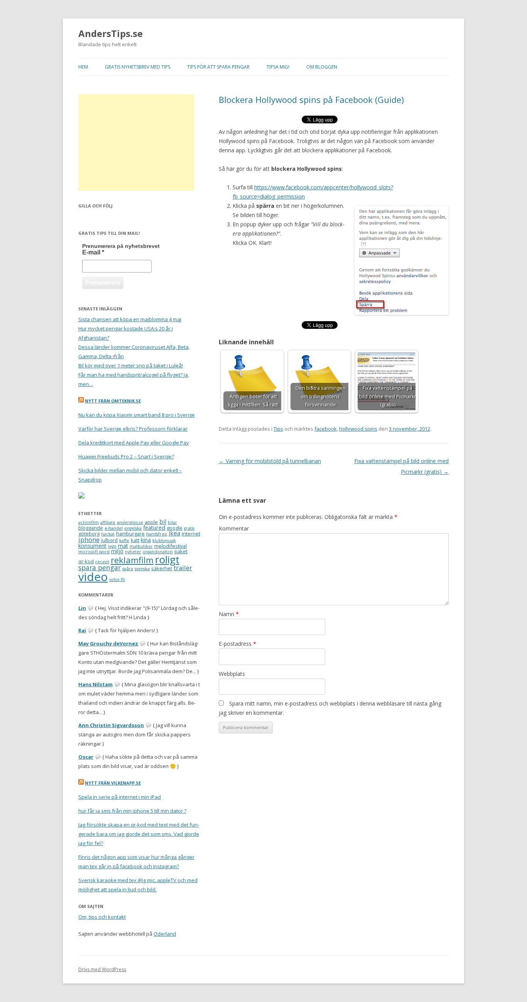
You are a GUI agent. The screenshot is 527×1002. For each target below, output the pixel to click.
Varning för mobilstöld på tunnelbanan (270, 461)
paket (180, 551)
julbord (109, 540)
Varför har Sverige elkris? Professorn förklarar (132, 428)
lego (112, 546)
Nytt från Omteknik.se (113, 401)
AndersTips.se (110, 34)
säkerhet (161, 568)
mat (123, 545)
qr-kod (86, 561)
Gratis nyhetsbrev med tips (137, 67)
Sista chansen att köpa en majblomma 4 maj (129, 319)
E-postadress (237, 643)
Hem (83, 67)
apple (151, 522)
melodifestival (170, 545)
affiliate (107, 522)
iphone (89, 539)
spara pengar (99, 567)
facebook (325, 428)
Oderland (165, 933)
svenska (142, 568)
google (174, 527)
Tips (278, 428)
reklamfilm (132, 560)
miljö (117, 551)
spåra (127, 568)
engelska (133, 528)
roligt (167, 559)
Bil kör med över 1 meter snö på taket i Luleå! (130, 365)
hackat (108, 534)
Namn (229, 614)
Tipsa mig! (278, 67)
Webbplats (232, 673)
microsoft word (94, 551)
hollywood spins (358, 428)
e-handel (114, 528)
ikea (174, 533)
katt (135, 540)
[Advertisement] (136, 142)
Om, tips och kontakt (102, 916)
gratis (189, 528)
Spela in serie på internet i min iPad (119, 796)
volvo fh (117, 579)
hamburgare (130, 533)
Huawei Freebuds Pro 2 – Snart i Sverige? (126, 456)
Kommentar (234, 528)
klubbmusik (164, 540)
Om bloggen (321, 67)
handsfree (156, 534)
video (93, 576)
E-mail (93, 252)
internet (191, 533)
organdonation (158, 551)
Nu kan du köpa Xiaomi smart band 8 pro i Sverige (136, 414)
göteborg (89, 533)
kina (146, 540)
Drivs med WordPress (102, 969)
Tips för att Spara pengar (218, 67)
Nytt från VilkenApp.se (113, 783)
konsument (92, 545)
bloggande (90, 527)
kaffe (124, 540)
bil (162, 521)
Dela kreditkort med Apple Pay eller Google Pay (133, 442)
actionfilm (88, 522)
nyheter (133, 551)
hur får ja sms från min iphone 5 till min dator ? (132, 810)
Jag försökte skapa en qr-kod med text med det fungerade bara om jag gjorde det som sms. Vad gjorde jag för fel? (138, 834)
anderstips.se (130, 522)
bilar (172, 522)
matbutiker (141, 546)
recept (102, 561)
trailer (183, 567)
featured (154, 527)
